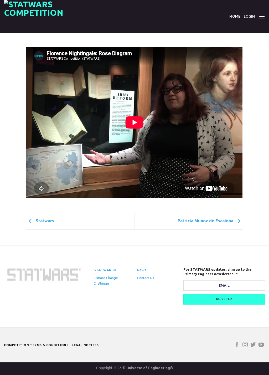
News (141, 270)
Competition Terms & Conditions (36, 345)
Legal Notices (85, 345)
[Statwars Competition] (38, 16)
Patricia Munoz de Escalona (206, 221)
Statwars (44, 221)
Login (249, 16)
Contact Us (145, 278)
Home (234, 16)
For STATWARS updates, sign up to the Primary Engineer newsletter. (217, 271)
